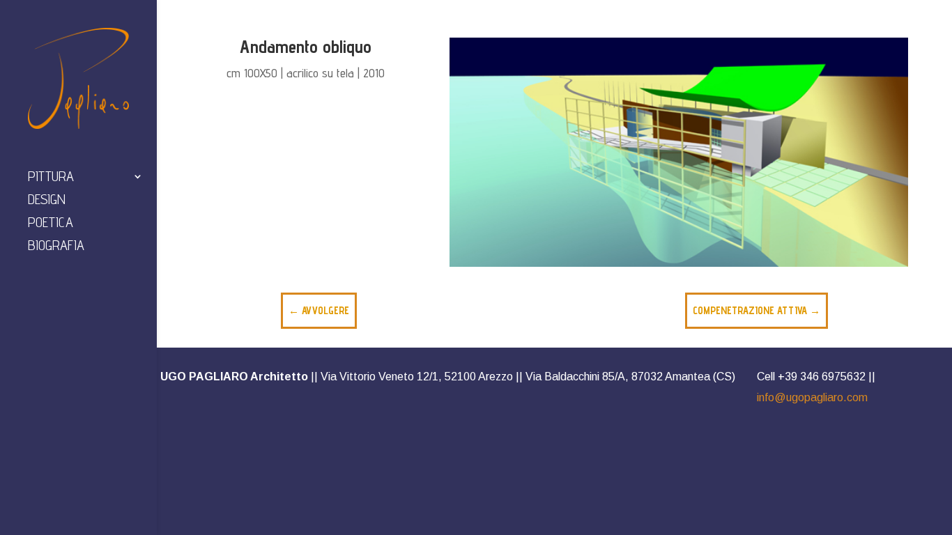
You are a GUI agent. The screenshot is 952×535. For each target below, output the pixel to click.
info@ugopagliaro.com (812, 397)
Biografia (56, 247)
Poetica (50, 224)
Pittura (51, 178)
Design (47, 201)
